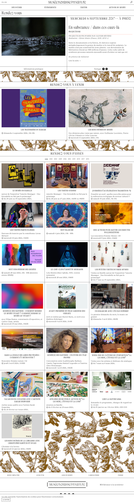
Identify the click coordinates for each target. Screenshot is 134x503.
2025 (51, 159)
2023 (60, 159)
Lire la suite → (75, 61)
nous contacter (13, 475)
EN (6, 2)
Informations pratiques (33, 69)
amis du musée (67, 475)
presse (120, 475)
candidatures (93, 475)
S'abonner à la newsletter (112, 485)
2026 (46, 159)
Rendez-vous (12, 12)
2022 (64, 159)
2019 (73, 159)
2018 (78, 159)
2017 (83, 159)
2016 (87, 159)
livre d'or (40, 475)
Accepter (6, 500)
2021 (69, 159)
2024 (55, 159)
